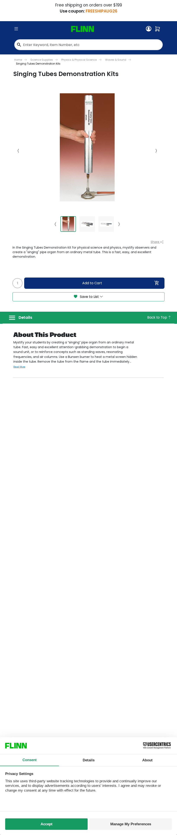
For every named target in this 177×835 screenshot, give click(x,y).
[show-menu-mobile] (16, 29)
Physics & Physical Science (79, 60)
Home (18, 60)
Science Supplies (41, 60)
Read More (19, 366)
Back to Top (157, 317)
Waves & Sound (115, 60)
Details (25, 317)
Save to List (89, 296)
